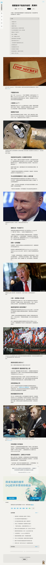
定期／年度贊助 (36, 498)
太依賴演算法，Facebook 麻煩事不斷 (22, 533)
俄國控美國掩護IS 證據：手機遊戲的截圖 (23, 535)
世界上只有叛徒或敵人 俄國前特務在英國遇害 (24, 538)
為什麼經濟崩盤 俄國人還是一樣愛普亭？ (23, 521)
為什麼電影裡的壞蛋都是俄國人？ (21, 518)
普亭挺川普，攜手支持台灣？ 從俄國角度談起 (24, 543)
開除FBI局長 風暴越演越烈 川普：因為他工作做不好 (25, 528)
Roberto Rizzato (9, 440)
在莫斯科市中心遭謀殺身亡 (24, 387)
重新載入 (24, 559)
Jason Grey (8, 88)
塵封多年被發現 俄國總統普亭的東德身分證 (23, 540)
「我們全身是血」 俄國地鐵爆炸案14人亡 (23, 526)
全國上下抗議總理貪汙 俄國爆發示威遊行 (23, 523)
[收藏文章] (25, 9)
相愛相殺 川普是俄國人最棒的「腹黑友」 (23, 516)
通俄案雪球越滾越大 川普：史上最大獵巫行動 (24, 531)
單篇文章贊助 (11, 498)
